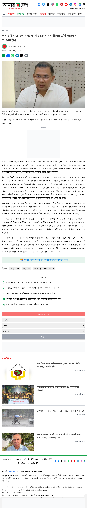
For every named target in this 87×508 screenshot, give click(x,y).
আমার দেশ (14, 268)
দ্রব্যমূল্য (26, 268)
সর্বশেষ (43, 277)
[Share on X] (21, 55)
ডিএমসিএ (21, 463)
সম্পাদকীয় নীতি (33, 463)
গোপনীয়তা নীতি (46, 459)
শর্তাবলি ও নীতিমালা (31, 459)
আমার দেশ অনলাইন (17, 46)
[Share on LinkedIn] (17, 55)
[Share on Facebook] (8, 55)
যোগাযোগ (17, 459)
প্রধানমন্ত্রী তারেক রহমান (43, 268)
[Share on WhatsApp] (12, 55)
